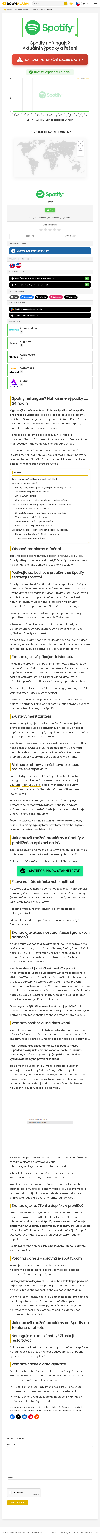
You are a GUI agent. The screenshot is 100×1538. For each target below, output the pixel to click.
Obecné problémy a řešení (24, 483)
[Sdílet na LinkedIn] (24, 1416)
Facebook (28, 297)
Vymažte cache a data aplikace (30, 538)
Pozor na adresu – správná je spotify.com (34, 525)
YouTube (15, 785)
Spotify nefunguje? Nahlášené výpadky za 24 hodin (35, 479)
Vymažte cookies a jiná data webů (31, 517)
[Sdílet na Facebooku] (12, 1416)
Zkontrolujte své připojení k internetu (32, 491)
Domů (9, 9)
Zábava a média (21, 9)
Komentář (11, 1444)
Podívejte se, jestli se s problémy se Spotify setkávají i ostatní (43, 487)
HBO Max (35, 785)
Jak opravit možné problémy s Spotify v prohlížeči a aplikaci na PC (42, 504)
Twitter (74, 776)
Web (15, 297)
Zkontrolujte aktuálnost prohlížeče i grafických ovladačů (40, 513)
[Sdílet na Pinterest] (30, 1416)
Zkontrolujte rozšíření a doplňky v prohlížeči (34, 521)
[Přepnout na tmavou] (71, 3)
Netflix (25, 785)
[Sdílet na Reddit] (36, 1416)
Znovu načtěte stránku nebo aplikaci (32, 508)
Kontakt (54, 1532)
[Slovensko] (12, 265)
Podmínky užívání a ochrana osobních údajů (79, 1532)
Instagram (16, 780)
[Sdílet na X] (18, 1416)
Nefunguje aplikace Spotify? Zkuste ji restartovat (37, 534)
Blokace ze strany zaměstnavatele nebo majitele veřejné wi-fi (43, 500)
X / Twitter (42, 297)
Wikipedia (72, 297)
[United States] (19, 265)
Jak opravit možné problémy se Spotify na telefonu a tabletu (40, 530)
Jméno (10, 1477)
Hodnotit (30, 236)
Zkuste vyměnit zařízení (26, 496)
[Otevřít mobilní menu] (95, 3)
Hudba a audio (37, 9)
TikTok (28, 780)
